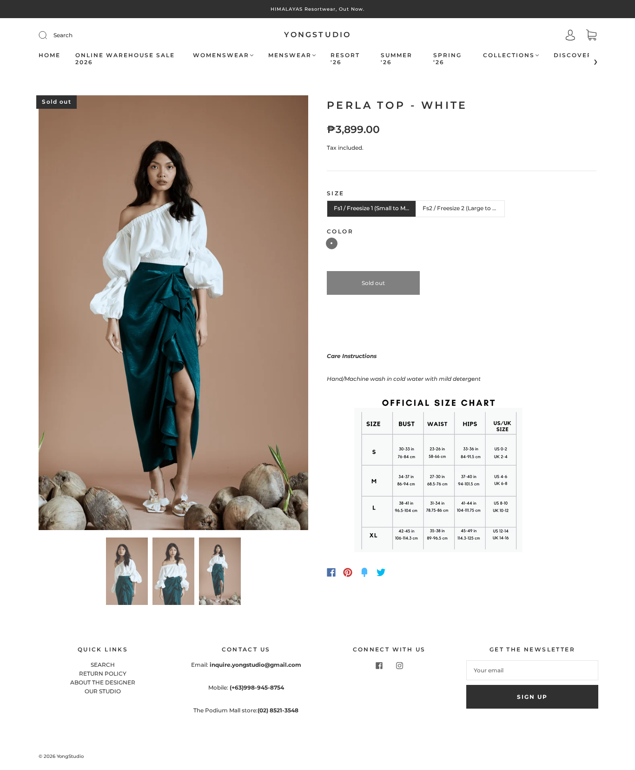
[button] (66, 314)
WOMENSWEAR (221, 55)
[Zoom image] (173, 314)
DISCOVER (573, 55)
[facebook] (379, 666)
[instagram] (399, 666)
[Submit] (105, 35)
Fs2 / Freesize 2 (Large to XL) (462, 208)
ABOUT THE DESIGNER (102, 682)
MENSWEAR (289, 55)
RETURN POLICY (102, 673)
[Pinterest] (347, 572)
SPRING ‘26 (447, 59)
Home (49, 55)
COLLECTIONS (509, 55)
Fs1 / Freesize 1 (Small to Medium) (375, 208)
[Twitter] (381, 572)
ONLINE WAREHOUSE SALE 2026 (125, 59)
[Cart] (591, 36)
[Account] (570, 36)
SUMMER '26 (396, 59)
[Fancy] (364, 572)
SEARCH (103, 664)
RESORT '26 (345, 59)
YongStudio (317, 34)
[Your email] (532, 670)
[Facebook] (331, 572)
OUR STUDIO (103, 691)
